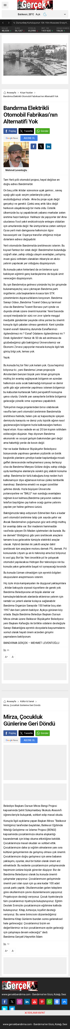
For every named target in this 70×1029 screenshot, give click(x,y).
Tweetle (28, 131)
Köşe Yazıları (26, 92)
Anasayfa (11, 92)
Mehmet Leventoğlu (16, 170)
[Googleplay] (4, 1009)
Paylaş (12, 131)
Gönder (45, 131)
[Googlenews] (57, 1002)
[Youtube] (34, 1002)
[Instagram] (19, 1002)
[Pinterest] (42, 1002)
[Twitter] (12, 1002)
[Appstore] (64, 1002)
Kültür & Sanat (27, 701)
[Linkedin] (27, 1002)
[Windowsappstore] (12, 1009)
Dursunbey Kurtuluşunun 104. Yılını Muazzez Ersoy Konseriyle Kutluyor (42, 22)
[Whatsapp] (49, 1002)
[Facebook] (4, 1002)
